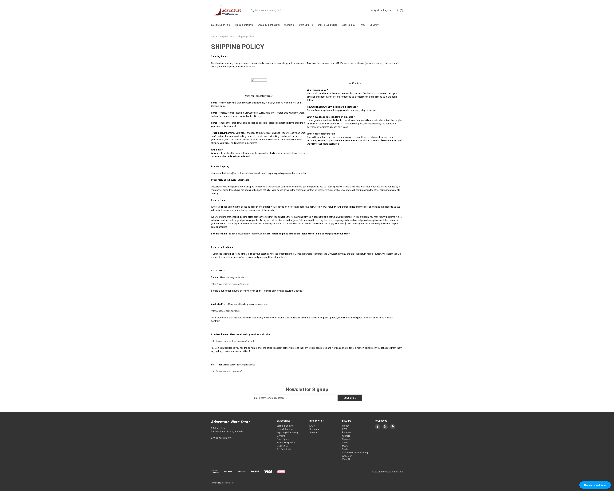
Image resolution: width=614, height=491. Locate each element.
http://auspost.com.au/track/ (225, 311)
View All (346, 459)
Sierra (345, 442)
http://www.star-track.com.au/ (226, 371)
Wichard (346, 436)
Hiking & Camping (244, 25)
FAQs (362, 25)
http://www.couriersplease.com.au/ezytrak (232, 341)
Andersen (347, 456)
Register (387, 10)
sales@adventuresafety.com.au (243, 173)
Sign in (376, 10)
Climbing (289, 25)
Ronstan (346, 432)
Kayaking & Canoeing (268, 25)
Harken (345, 425)
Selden (345, 449)
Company (375, 25)
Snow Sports (306, 25)
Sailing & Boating (220, 25)
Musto (345, 446)
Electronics (348, 25)
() (401, 10)
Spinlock (346, 439)
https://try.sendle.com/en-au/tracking (230, 284)
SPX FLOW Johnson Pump (355, 452)
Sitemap (313, 432)
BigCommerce (228, 483)
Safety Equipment (327, 25)
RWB (344, 429)
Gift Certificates (284, 449)
